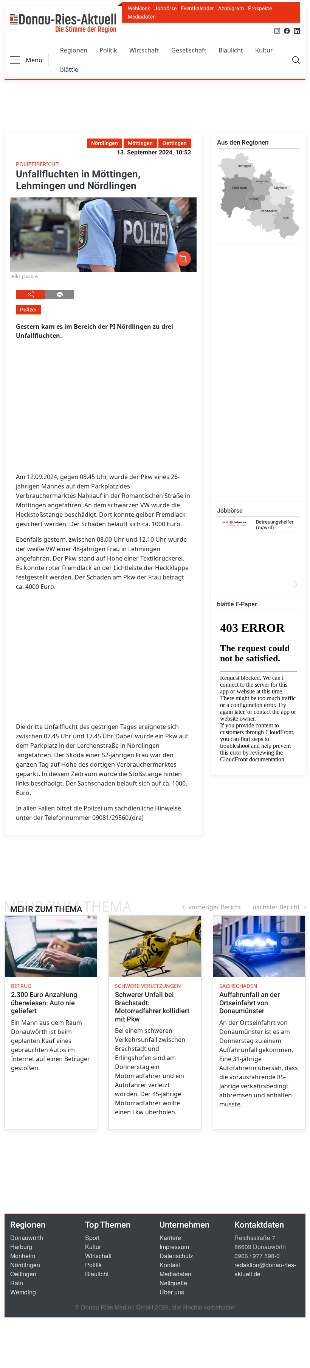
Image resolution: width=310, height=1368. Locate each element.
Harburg (21, 1246)
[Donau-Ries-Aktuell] (63, 23)
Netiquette (173, 1283)
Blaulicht (231, 50)
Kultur (264, 50)
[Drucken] (59, 294)
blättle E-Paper (237, 604)
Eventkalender (197, 8)
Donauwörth (26, 1237)
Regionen (73, 50)
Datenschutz (176, 1255)
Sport (92, 1237)
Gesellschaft (188, 50)
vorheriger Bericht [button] (215, 907)
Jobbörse (165, 8)
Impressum (174, 1246)
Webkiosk (139, 8)
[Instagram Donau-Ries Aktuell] (277, 30)
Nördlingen (25, 1264)
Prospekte (260, 8)
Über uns (172, 1292)
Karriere (170, 1237)
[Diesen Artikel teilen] (30, 294)
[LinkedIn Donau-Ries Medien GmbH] (297, 30)
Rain (16, 1283)
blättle (69, 69)
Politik (108, 50)
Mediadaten (142, 17)
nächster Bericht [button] (276, 907)
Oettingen (23, 1273)
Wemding (23, 1292)
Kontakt (170, 1264)
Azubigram (231, 8)
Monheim (22, 1255)
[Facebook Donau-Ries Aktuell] (287, 30)
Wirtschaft (144, 50)
